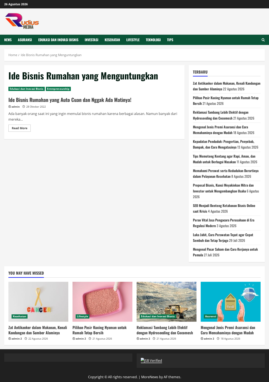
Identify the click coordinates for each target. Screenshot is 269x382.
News (8, 39)
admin (16, 106)
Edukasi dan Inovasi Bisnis (58, 39)
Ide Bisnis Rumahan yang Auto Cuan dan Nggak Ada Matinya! (69, 99)
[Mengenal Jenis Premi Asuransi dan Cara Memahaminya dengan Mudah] (231, 302)
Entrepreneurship (58, 89)
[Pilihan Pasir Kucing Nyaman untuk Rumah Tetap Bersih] (102, 302)
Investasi (91, 39)
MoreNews (149, 377)
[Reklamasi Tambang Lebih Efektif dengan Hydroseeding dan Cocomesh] (166, 302)
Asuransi (25, 39)
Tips (170, 39)
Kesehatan (112, 39)
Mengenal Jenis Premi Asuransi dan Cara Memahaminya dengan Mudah (228, 330)
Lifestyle (133, 39)
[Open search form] (263, 40)
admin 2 (17, 338)
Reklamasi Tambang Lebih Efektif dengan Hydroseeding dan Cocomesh (165, 330)
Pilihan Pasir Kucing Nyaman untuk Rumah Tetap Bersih (100, 330)
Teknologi (153, 39)
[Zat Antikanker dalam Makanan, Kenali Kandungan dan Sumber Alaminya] (38, 302)
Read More (21, 129)
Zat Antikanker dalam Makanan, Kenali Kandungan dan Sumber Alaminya (37, 330)
